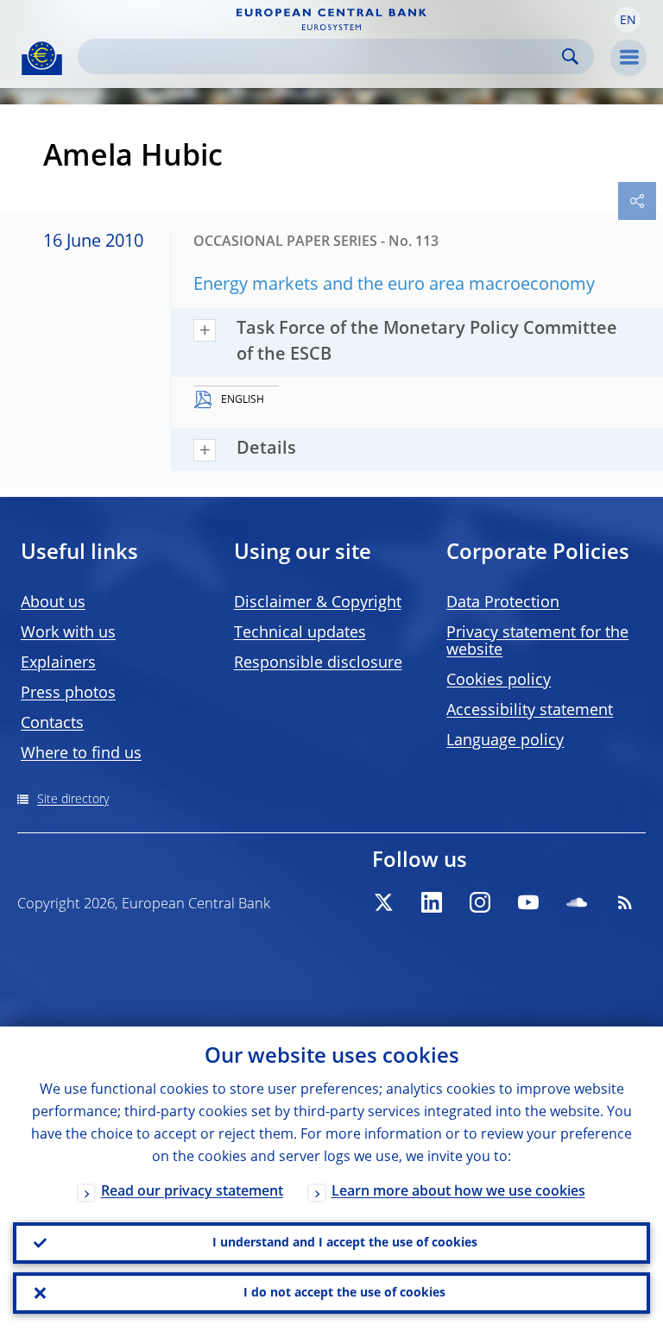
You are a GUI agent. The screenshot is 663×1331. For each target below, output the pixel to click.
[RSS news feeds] (625, 902)
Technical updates (300, 633)
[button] (628, 20)
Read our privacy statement (192, 1192)
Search (570, 56)
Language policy (505, 741)
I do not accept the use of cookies (344, 1293)
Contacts (52, 723)
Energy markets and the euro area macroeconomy (394, 285)
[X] (383, 902)
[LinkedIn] (431, 902)
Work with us (68, 633)
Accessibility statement (529, 711)
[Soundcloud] (576, 902)
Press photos (68, 693)
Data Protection (502, 603)
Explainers (58, 663)
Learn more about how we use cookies (458, 1192)
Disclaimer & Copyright (317, 603)
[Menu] (628, 58)
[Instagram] (480, 902)
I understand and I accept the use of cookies (344, 1243)
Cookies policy (498, 680)
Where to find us (81, 754)
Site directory (73, 800)
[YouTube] (528, 902)
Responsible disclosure (318, 663)
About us (53, 603)
